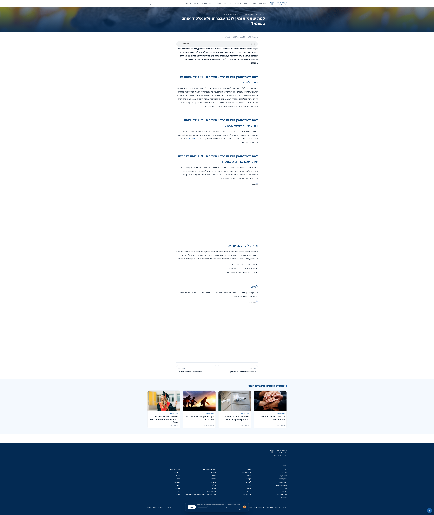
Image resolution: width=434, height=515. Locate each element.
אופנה (249, 469)
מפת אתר (270, 507)
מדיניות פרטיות (259, 507)
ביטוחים (213, 472)
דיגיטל (218, 3)
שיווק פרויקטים (282, 495)
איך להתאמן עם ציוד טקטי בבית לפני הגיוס (200, 418)
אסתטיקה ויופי (246, 472)
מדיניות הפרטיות (202, 507)
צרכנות (284, 491)
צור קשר (188, 3)
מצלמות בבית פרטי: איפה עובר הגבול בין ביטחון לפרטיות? (235, 418)
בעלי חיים (177, 472)
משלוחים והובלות (281, 485)
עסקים (249, 488)
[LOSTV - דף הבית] (278, 3)
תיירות (178, 495)
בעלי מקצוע (228, 3)
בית (264, 14)
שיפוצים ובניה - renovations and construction (200, 495)
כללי (254, 3)
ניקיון (178, 485)
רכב (179, 491)
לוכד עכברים (194, 138)
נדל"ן (214, 485)
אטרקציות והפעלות (209, 469)
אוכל (285, 469)
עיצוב (285, 488)
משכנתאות (176, 482)
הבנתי (192, 507)
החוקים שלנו (283, 479)
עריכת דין (262, 3)
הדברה (178, 476)
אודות (196, 3)
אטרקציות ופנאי (175, 469)
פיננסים (177, 488)
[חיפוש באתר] (149, 3)
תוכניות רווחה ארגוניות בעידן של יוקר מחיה (272, 418)
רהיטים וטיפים (211, 491)
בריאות (246, 3)
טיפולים (213, 479)
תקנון (250, 507)
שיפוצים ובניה (246, 495)
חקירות (248, 479)
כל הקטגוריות (208, 3)
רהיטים (249, 491)
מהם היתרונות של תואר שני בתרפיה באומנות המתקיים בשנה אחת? (164, 419)
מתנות (249, 485)
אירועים (238, 3)
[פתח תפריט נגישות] (429, 510)
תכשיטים (284, 498)
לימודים (248, 482)
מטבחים (213, 482)
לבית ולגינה (283, 482)
